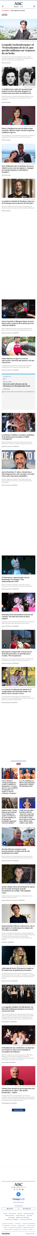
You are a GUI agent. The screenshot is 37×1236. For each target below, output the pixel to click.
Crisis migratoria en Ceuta (18, 10)
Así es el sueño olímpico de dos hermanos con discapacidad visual (16, 385)
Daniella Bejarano (6, 1021)
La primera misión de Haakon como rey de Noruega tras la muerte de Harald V (18, 202)
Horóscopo (13, 1225)
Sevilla (21, 6)
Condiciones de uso (20, 1215)
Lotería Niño (18, 1223)
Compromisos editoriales (26, 1219)
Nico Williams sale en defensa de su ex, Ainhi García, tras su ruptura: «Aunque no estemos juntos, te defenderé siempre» (18, 169)
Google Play (28, 1208)
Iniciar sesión (34, 6)
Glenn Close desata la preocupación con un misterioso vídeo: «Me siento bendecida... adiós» (18, 1090)
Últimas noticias (31, 1225)
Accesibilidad (11, 1217)
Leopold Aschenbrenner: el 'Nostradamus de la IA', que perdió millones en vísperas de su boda (18, 49)
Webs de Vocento (30, 1233)
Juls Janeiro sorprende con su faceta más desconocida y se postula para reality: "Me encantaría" (17, 654)
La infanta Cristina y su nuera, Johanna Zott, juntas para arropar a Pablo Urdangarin (18, 437)
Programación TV (22, 1225)
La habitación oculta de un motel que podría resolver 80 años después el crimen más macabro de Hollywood (17, 91)
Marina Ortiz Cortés (6, 981)
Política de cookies (9, 1215)
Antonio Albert (5, 1062)
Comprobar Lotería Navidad (28, 1223)
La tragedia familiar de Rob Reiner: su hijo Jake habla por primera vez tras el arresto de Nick (17, 1009)
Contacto (20, 1213)
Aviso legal (29, 1215)
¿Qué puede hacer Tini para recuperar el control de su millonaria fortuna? (18, 969)
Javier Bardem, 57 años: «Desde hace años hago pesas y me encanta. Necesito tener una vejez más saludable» (18, 474)
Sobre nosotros (12, 1213)
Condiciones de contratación (12, 1219)
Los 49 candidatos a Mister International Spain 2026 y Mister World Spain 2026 (27, 783)
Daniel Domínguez (6, 485)
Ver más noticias (18, 1110)
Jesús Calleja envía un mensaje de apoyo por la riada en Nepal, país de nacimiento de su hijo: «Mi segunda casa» (18, 890)
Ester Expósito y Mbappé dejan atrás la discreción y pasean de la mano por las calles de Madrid (18, 323)
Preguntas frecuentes (28, 1227)
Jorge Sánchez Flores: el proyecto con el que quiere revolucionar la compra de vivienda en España (18, 928)
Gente (4, 14)
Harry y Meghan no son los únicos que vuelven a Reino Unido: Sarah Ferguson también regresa (18, 130)
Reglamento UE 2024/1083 (22, 1217)
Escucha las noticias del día (15, 1227)
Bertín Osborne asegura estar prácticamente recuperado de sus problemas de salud (16, 851)
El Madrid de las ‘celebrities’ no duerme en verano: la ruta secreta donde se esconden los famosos (18, 1050)
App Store (10, 1208)
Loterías (5, 1227)
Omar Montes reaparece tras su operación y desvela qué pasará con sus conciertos (18, 360)
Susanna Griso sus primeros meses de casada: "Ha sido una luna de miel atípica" (17, 616)
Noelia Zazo (4, 942)
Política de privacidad (29, 1213)
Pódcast (30, 1229)
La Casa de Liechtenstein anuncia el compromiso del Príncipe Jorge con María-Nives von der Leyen (16, 691)
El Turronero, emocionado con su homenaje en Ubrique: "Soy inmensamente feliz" (15, 579)
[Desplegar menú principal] (3, 6)
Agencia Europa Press (7, 333)
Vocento (5, 1213)
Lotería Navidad (5, 1225)
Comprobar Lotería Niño (7, 1223)
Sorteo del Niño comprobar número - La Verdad (16, 1229)
